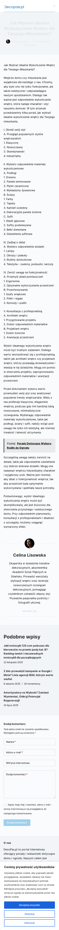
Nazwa (11, 741)
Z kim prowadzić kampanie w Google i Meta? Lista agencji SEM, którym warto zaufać (28, 675)
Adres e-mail (14, 752)
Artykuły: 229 (29, 611)
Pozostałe (29, 45)
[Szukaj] (54, 6)
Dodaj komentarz (17, 774)
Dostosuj (29, 913)
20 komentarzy (32, 683)
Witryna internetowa (18, 763)
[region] (29, 896)
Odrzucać (29, 922)
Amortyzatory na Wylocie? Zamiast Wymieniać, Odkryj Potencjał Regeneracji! (26, 696)
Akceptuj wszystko (29, 905)
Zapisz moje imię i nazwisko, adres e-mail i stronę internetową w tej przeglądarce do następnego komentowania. (27, 809)
